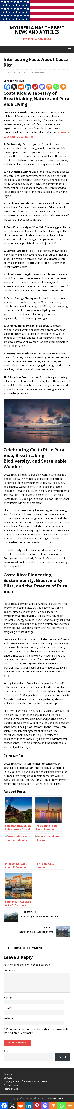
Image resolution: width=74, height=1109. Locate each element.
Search (7, 1051)
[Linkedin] (28, 87)
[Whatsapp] (56, 87)
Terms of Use (11, 1088)
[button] (69, 49)
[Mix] (49, 87)
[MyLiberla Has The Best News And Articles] (37, 18)
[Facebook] (7, 87)
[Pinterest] (35, 87)
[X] (14, 87)
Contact (8, 1077)
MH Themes (58, 1098)
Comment (9, 970)
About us (8, 1073)
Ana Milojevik (38, 72)
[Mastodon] (42, 87)
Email (7, 1008)
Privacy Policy (11, 1085)
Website (8, 1018)
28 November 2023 (16, 72)
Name (7, 997)
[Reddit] (21, 87)
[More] (63, 87)
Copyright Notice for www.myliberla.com (25, 1081)
